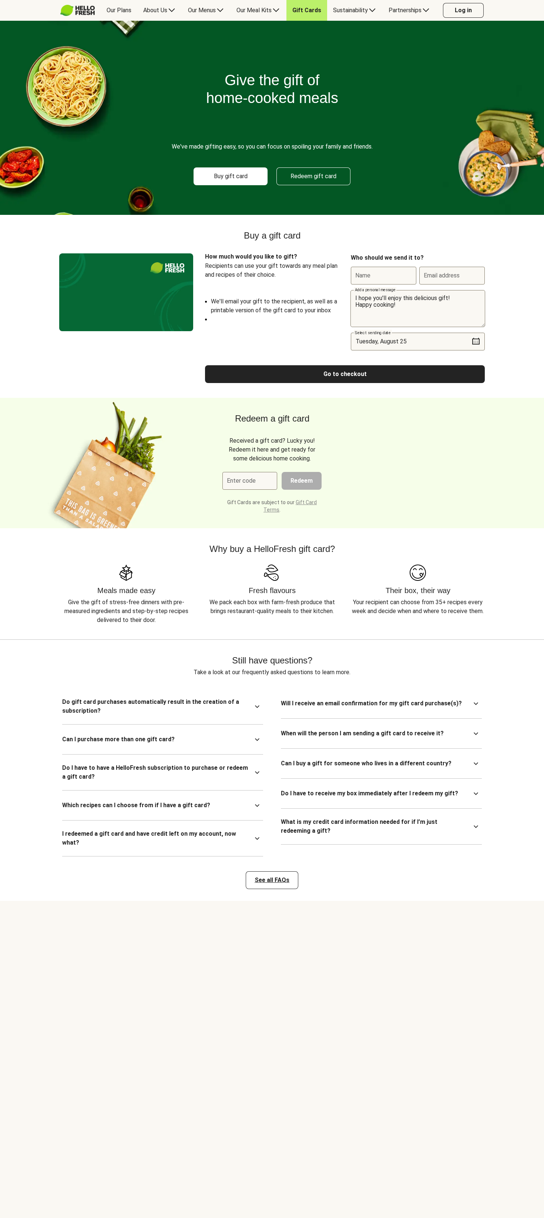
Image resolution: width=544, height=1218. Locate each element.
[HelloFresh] (77, 10)
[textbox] (418, 308)
